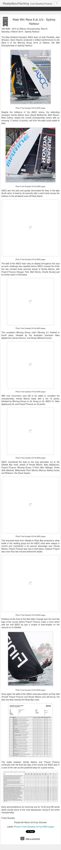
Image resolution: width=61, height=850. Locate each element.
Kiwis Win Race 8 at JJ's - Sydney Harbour (34, 21)
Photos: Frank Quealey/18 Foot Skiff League (34, 826)
